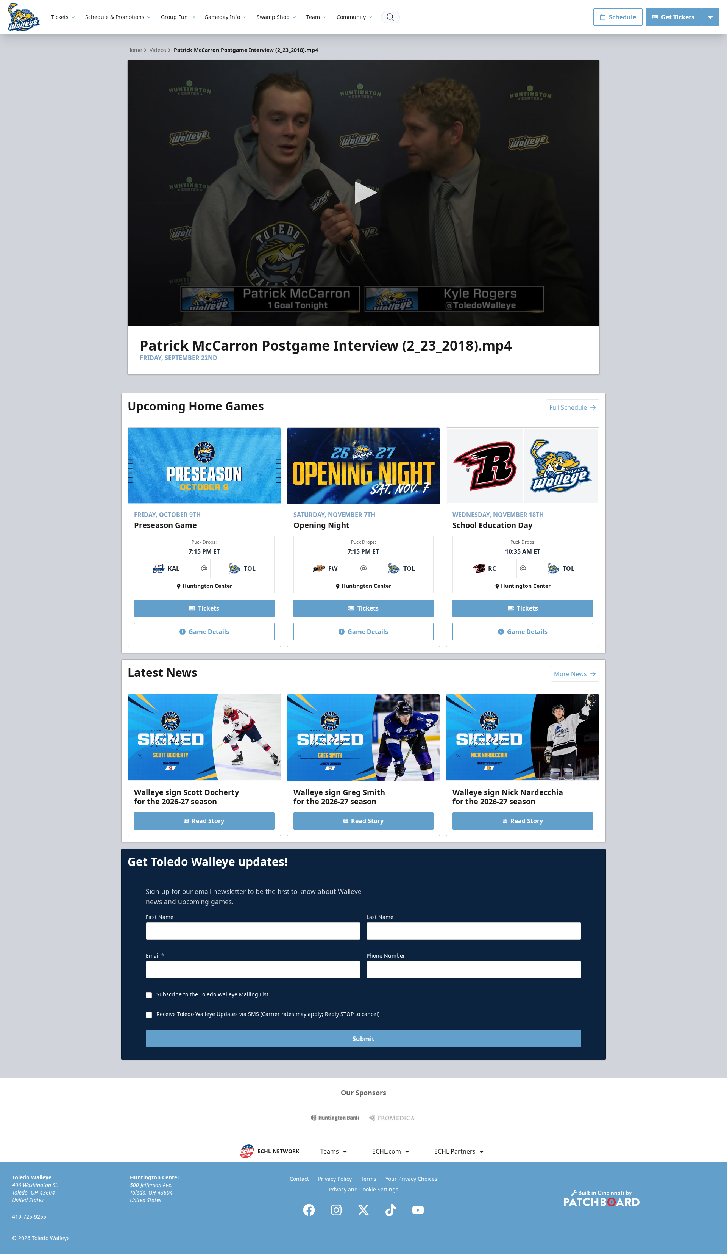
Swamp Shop (273, 16)
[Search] (390, 17)
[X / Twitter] (363, 1210)
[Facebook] (309, 1210)
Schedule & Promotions (114, 16)
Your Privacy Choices (411, 1178)
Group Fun (174, 16)
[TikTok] (390, 1210)
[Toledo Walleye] (24, 17)
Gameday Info (222, 16)
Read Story (208, 821)
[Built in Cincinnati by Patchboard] (602, 1198)
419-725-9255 (29, 1216)
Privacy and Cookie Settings (363, 1189)
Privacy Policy (335, 1178)
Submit (363, 1039)
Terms (368, 1178)
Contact (299, 1178)
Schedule (622, 17)
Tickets (60, 16)
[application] (363, 193)
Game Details (209, 632)
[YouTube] (418, 1210)
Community (351, 16)
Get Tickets (677, 17)
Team (313, 16)
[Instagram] (336, 1210)
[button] (363, 192)
